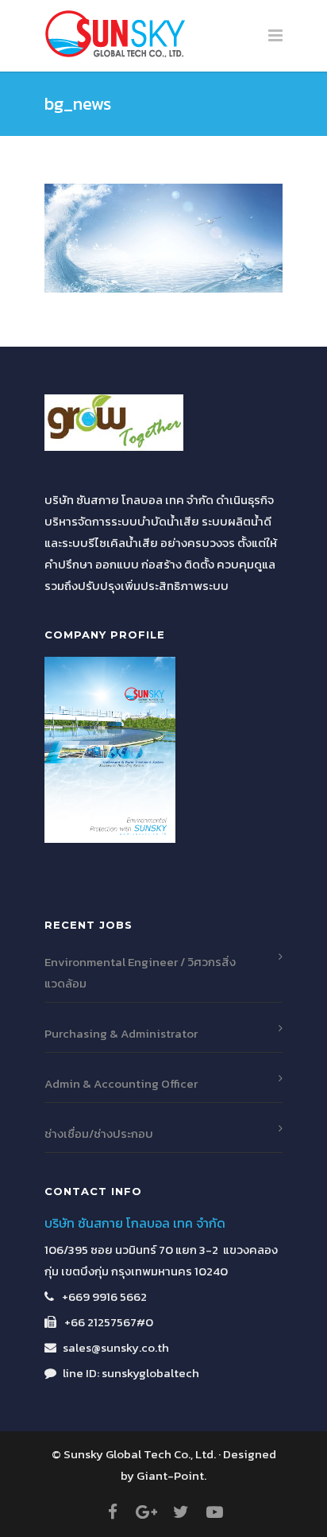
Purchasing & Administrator (121, 1033)
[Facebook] (113, 1512)
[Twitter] (181, 1512)
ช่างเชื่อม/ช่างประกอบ (98, 1133)
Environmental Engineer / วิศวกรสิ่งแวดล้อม (140, 972)
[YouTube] (215, 1512)
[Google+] (147, 1512)
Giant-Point (170, 1475)
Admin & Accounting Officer (121, 1083)
